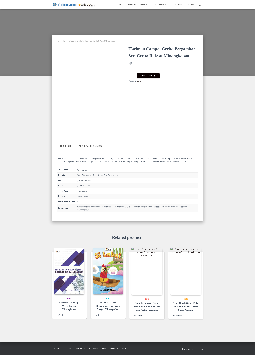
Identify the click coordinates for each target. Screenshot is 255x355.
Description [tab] (65, 146)
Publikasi (178, 5)
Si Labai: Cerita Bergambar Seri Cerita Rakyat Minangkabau (108, 306)
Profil (120, 5)
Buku (64, 41)
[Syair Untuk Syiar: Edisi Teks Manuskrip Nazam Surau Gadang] (185, 271)
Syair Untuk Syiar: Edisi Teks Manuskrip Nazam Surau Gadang (185, 306)
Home (59, 41)
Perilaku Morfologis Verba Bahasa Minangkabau (69, 306)
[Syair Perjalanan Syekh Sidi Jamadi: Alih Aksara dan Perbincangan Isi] (146, 271)
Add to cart (147, 76)
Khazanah (144, 5)
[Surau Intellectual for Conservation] (74, 4)
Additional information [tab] (90, 146)
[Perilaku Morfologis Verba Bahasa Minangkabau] (69, 271)
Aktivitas (132, 5)
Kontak (191, 5)
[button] (123, 5)
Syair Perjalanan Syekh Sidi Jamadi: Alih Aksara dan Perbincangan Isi (147, 306)
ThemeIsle (199, 349)
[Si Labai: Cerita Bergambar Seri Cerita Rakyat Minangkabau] (108, 271)
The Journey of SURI (162, 5)
